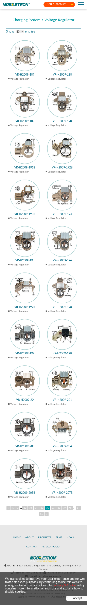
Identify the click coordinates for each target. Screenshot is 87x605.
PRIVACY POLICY (51, 546)
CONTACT (31, 546)
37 (53, 508)
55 (41, 514)
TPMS (59, 537)
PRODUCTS (44, 537)
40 (70, 508)
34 (36, 508)
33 (30, 508)
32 (25, 508)
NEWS (70, 537)
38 (59, 508)
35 (42, 508)
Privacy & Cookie (65, 585)
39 (64, 508)
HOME (17, 537)
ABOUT (29, 537)
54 (78, 508)
